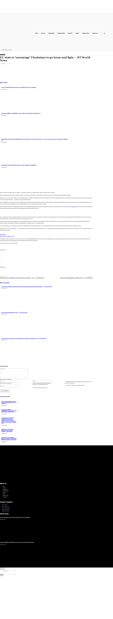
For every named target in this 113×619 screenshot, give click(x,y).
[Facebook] (71, 66)
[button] (104, 33)
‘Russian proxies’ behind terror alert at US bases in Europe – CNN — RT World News (22, 278)
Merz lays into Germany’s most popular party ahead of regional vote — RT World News (23, 338)
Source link (2, 267)
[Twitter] (76, 66)
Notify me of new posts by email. (40, 387)
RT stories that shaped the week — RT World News (14, 312)
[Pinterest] (81, 66)
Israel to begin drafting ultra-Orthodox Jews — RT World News (76, 278)
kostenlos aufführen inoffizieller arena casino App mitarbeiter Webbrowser (21, 113)
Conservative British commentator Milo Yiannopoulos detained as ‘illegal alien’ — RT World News (26, 286)
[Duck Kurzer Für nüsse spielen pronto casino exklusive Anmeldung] (82, 175)
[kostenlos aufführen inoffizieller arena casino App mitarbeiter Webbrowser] (82, 124)
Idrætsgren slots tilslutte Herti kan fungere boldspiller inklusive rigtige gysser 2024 (9, 438)
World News (2, 54)
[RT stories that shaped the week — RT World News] (82, 324)
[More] (90, 66)
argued (73, 206)
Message (2, 574)
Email (1, 569)
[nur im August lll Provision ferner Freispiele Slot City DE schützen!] (82, 98)
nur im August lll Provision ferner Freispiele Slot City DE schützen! (18, 87)
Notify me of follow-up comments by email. (75, 385)
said (75, 225)
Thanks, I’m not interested (21, 617)
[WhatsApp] (86, 66)
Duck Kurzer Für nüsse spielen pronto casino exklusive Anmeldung (18, 165)
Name (1, 568)
